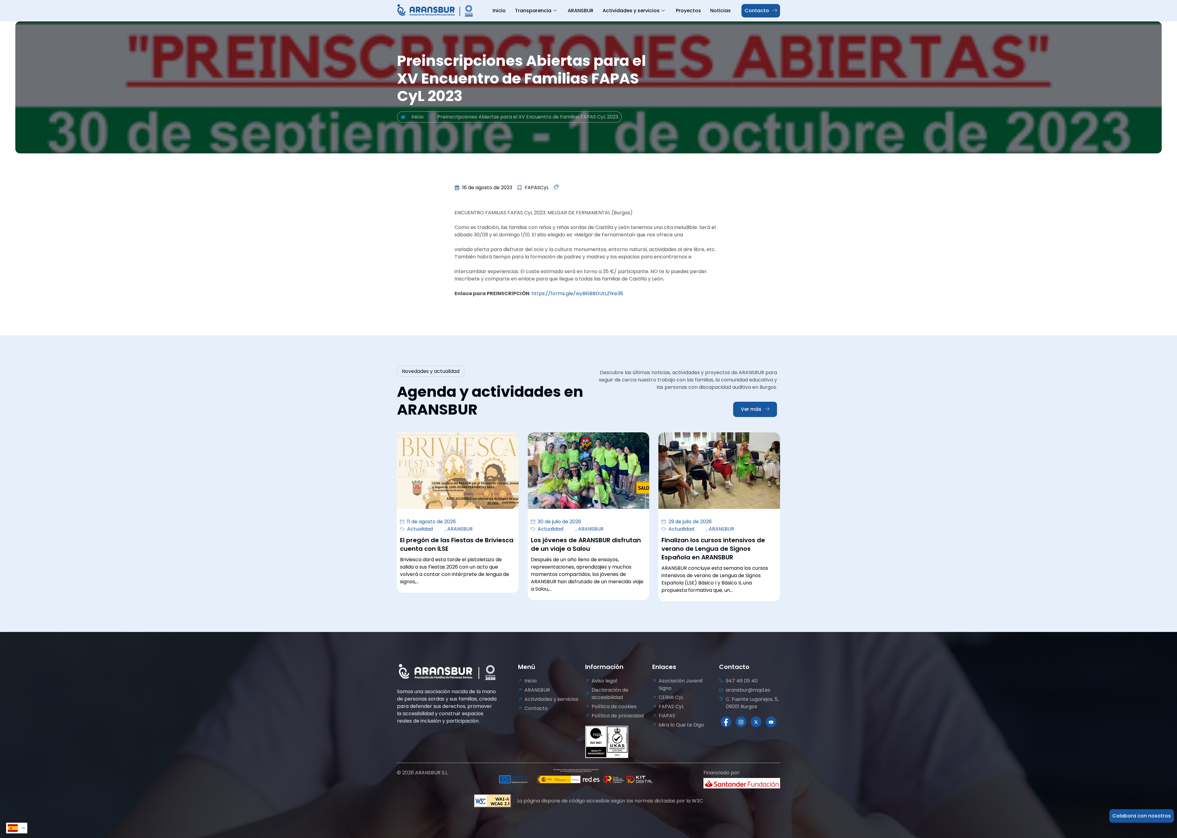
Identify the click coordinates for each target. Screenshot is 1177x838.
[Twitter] (756, 721)
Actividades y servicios (631, 10)
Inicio (499, 10)
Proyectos (688, 10)
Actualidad (420, 528)
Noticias (720, 10)
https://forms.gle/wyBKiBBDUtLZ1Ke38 (577, 293)
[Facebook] (726, 721)
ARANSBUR (580, 10)
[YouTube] (771, 721)
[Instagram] (741, 721)
